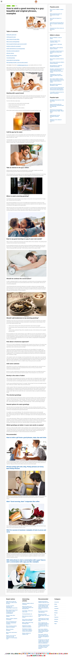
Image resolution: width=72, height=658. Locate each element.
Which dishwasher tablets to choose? (27, 617)
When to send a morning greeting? (12, 41)
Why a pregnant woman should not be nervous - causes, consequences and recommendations (11, 612)
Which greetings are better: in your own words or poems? (17, 62)
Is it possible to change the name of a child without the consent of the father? (57, 52)
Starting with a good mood (11, 34)
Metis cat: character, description (9, 630)
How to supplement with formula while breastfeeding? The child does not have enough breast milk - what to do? (43, 624)
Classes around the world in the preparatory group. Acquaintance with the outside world (57, 105)
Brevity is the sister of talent (11, 55)
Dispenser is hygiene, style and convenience (28, 604)
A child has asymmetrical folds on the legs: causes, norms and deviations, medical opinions (43, 647)
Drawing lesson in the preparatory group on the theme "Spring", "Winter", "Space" (57, 110)
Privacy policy (48, 652)
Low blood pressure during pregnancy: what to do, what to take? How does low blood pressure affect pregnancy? (57, 88)
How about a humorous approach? (12, 50)
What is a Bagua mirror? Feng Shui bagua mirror (27, 623)
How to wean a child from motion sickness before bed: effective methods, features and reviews (43, 631)
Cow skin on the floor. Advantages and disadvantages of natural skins (11, 606)
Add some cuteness (10, 53)
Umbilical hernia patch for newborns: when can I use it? (43, 602)
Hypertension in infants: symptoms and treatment (26, 626)
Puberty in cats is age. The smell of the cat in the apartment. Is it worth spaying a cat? (11, 637)
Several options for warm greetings (12, 60)
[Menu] (1, 1)
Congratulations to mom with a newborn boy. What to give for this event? (56, 75)
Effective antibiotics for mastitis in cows (26, 634)
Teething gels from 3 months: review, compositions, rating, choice (43, 619)
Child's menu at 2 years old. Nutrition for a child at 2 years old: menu (11, 602)
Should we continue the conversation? (13, 46)
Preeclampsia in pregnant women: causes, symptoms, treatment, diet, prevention (27, 630)
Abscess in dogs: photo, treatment (10, 616)
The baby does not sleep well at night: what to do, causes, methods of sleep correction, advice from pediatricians (43, 641)
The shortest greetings (10, 57)
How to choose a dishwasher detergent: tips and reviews (27, 620)
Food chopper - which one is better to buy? (27, 611)
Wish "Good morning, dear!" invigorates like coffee (22, 501)
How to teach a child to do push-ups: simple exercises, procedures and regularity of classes (43, 636)
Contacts (43, 652)
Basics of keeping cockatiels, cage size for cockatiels (11, 626)
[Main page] (36, 1)
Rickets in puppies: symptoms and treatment (11, 619)
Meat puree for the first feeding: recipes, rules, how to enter (43, 615)
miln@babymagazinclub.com (22, 65)
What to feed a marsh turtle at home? (11, 633)
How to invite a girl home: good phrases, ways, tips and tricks (26, 437)
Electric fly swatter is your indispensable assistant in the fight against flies (27, 607)
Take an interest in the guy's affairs (12, 39)
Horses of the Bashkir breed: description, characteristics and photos (11, 622)
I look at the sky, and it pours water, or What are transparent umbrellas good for (57, 23)
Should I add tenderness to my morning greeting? (15, 48)
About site (40, 652)
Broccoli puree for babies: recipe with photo (43, 612)
